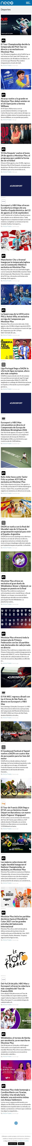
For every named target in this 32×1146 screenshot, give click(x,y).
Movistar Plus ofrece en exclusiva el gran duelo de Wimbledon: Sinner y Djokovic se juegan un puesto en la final (16, 585)
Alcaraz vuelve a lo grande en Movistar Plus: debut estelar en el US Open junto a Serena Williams (15, 102)
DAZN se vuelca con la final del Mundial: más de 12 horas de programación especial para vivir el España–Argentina (16, 530)
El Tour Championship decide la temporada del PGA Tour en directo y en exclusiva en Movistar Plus (15, 48)
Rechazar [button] (21, 1143)
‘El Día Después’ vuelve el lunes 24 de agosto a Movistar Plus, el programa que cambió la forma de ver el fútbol (15, 157)
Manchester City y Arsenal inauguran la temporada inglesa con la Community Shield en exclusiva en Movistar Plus (15, 263)
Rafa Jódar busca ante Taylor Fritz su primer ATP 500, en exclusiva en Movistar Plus (14, 479)
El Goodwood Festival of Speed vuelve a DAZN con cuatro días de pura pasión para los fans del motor (15, 755)
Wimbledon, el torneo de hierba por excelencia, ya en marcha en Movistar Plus (15, 1040)
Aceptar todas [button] (12, 1143)
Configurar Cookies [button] (23, 1141)
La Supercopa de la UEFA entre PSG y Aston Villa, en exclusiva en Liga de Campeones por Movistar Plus (15, 318)
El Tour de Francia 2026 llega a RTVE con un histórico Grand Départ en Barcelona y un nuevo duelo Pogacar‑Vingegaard (16, 811)
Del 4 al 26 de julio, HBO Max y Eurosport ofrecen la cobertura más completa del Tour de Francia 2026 (15, 987)
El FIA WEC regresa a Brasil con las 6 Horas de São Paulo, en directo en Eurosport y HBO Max (15, 700)
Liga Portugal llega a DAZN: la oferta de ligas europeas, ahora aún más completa (15, 371)
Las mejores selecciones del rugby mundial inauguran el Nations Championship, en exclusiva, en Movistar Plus (13, 866)
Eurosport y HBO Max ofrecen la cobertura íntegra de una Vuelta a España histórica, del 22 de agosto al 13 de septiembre (16, 209)
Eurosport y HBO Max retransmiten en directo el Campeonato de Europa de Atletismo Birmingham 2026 (14, 426)
